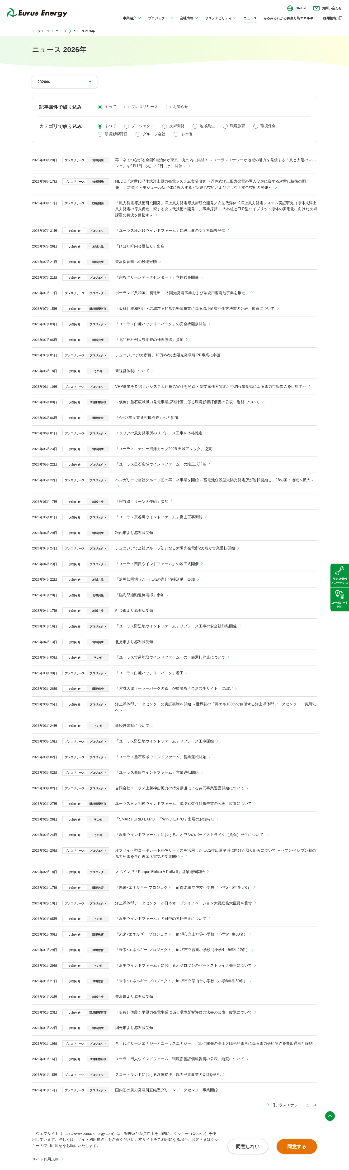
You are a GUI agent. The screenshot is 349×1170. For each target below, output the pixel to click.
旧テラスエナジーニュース (294, 1105)
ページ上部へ (330, 1116)
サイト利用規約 (45, 1159)
